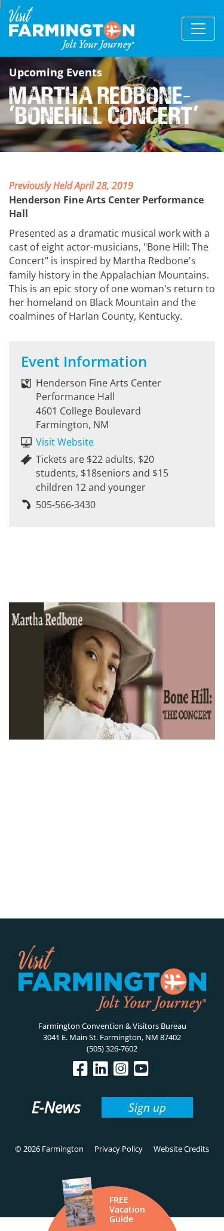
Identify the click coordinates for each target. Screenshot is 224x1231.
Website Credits (181, 1148)
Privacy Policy (118, 1148)
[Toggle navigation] (198, 29)
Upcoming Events (55, 72)
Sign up (147, 1107)
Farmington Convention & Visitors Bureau (112, 1025)
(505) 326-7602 (112, 1048)
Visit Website (65, 442)
